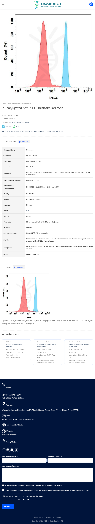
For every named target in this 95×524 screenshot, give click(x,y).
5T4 (27, 211)
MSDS (18, 127)
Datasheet (8, 127)
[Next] (93, 353)
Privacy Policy (39, 517)
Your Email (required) (55, 456)
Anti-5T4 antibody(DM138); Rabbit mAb (79, 345)
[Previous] (2, 353)
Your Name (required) (9, 456)
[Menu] (3, 4)
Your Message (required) (10, 466)
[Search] (91, 4)
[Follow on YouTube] (16, 450)
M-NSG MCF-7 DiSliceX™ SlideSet (15, 345)
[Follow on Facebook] (4, 450)
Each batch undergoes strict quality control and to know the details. (33, 131)
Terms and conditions (53, 517)
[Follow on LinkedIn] (12, 450)
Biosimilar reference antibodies (19, 104)
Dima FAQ (25, 141)
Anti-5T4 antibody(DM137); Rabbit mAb (47, 345)
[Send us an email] (8, 450)
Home (4, 104)
